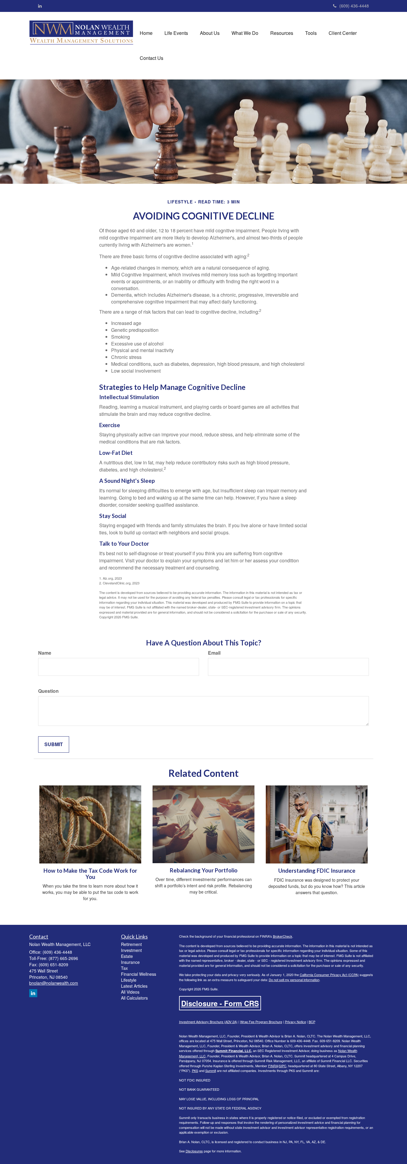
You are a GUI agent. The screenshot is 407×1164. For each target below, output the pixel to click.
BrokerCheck (282, 936)
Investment (131, 950)
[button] (176, 33)
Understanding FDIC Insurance (316, 870)
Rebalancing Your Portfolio (203, 870)
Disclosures (194, 1151)
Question (48, 691)
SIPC (282, 1065)
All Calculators (134, 998)
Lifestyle (128, 980)
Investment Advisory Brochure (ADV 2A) (208, 1021)
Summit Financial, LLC (233, 1050)
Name (44, 653)
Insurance (130, 962)
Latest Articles (134, 986)
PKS (195, 1070)
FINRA (273, 1065)
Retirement (131, 944)
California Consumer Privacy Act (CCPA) (329, 974)
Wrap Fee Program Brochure (261, 1021)
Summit (210, 1070)
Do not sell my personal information (294, 979)
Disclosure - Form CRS (220, 1003)
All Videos (130, 992)
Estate (127, 956)
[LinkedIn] (40, 6)
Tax (124, 968)
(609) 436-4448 (354, 6)
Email (214, 653)
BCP (312, 1021)
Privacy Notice (295, 1021)
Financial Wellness (138, 974)
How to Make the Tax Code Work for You (90, 873)
